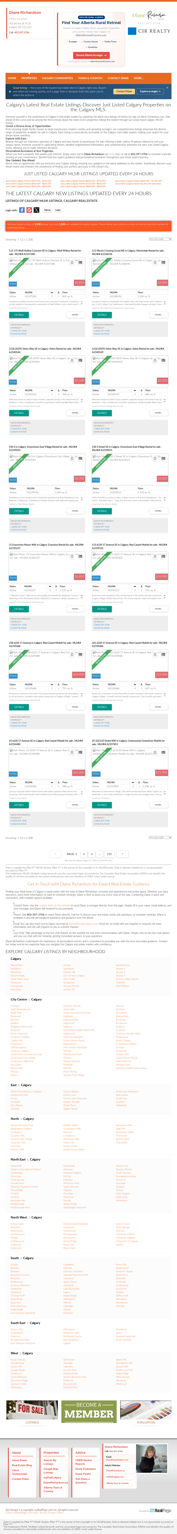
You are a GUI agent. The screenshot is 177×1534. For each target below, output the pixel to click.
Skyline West (122, 1139)
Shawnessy (122, 1275)
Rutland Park (70, 1387)
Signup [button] (47, 210)
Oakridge (68, 1306)
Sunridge (120, 1183)
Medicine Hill (70, 1373)
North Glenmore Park (74, 1377)
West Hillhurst (123, 1061)
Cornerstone (17, 1183)
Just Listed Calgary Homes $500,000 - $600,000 (28, 186)
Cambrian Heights (20, 1037)
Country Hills (18, 1136)
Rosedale (120, 1020)
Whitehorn (121, 1200)
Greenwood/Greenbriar (75, 1224)
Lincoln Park (69, 1370)
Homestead (17, 986)
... (100, 854)
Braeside (15, 1278)
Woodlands (122, 1302)
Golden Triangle (71, 1102)
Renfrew (120, 1009)
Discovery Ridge (19, 1380)
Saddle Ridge (70, 1204)
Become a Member (89, 1419)
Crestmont (16, 1373)
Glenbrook (68, 1360)
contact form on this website (54, 905)
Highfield (68, 1016)
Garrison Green (19, 1384)
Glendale (68, 1363)
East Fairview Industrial (23, 1313)
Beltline (14, 1023)
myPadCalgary (52, 1477)
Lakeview (68, 1366)
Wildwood (121, 1384)
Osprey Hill (69, 972)
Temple (119, 1190)
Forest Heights (71, 1091)
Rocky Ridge (70, 1241)
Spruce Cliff (122, 1366)
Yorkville (120, 1306)
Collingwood (17, 1241)
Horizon (15, 1197)
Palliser (67, 1309)
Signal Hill (121, 1360)
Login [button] (57, 210)
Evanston (16, 1146)
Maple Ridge (70, 1296)
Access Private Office (51, 1513)
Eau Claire (16, 1065)
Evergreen (68, 1264)
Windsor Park (123, 1065)
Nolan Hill (68, 1142)
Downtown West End (22, 1061)
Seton (119, 1333)
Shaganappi (122, 1037)
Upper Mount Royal (126, 1058)
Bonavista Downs (20, 1275)
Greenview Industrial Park (77, 1013)
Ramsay (120, 1006)
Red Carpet (122, 1095)
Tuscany (120, 1231)
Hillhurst (67, 1027)
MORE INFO (146, 1415)
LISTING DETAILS (19, 315)
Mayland (68, 1169)
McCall (67, 1176)
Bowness (15, 1227)
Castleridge (16, 1173)
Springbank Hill (124, 1363)
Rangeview (69, 982)
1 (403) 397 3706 (19, 331)
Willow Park (122, 1296)
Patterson (68, 1380)
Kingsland (68, 1285)
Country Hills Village (21, 1139)
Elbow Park (17, 1068)
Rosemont (121, 1023)
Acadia (14, 1264)
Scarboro (120, 1030)
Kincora (67, 1132)
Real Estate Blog (22, 1465)
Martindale (69, 1166)
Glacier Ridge (18, 976)
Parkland (68, 1313)
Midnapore (69, 1299)
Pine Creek (69, 979)
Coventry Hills (18, 1142)
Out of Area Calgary (74, 976)
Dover (14, 1098)
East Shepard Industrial (23, 1343)
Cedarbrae (16, 1289)
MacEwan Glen (71, 1139)
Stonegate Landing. (126, 1176)
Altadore (15, 1006)
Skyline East (122, 1166)
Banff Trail (16, 1013)
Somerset (121, 1282)
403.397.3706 (21, 32)
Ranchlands (69, 1238)
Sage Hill (120, 1129)
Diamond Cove (18, 1306)
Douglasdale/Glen (20, 1340)
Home (12, 78)
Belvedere (16, 972)
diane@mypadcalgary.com (117, 1460)
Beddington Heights (21, 1129)
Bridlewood (17, 1282)
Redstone (68, 1197)
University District (125, 1234)
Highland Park (70, 1020)
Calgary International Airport (26, 1169)
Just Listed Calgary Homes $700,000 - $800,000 (83, 184)
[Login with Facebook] (22, 212)
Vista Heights (123, 1193)
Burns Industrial (19, 1033)
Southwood (122, 1285)
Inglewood (68, 1033)
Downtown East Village (23, 1058)
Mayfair (67, 1051)
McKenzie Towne (72, 1336)
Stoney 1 (120, 969)
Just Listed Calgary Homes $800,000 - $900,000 (83, 186)
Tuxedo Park (122, 1054)
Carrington (16, 1132)
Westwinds (122, 1197)
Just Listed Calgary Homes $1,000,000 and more (138, 184)
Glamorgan (16, 1387)
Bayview (15, 1268)
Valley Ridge (122, 1373)
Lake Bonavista (71, 1289)
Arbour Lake (17, 1224)
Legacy (67, 1292)
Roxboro (120, 1027)
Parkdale (67, 1065)
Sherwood (121, 1136)
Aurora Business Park (22, 1125)
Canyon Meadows (20, 1285)
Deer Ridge (16, 1299)
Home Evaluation (85, 1468)
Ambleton (16, 969)
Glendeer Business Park (75, 1275)
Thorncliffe (121, 1142)
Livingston (68, 1136)
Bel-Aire (15, 1020)
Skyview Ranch (124, 1169)
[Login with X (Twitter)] (36, 212)
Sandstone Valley (125, 1132)
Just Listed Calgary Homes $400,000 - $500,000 (28, 184)
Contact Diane (118, 78)
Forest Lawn (69, 1095)
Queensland (122, 1268)
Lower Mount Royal (73, 1040)
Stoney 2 (120, 972)
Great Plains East (20, 979)
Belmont (15, 1271)
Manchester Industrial (75, 1047)
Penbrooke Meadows (127, 1091)
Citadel (14, 1238)
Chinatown (16, 1044)
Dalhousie (16, 1245)
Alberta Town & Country (117, 1483)
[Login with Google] (29, 212)
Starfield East (123, 965)
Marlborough (18, 1204)
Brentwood (17, 1231)
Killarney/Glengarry (73, 1037)
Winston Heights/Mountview (131, 1068)
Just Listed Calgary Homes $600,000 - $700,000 (83, 181)
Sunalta (120, 1047)
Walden (120, 1292)
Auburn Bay (17, 1329)
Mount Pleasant (71, 1061)
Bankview (16, 1016)
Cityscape (16, 1176)
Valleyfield (121, 1105)
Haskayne (16, 982)
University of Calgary (127, 1241)
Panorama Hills (124, 1125)
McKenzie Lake (71, 1333)
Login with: (11, 210)
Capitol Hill (16, 1040)
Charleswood (18, 1234)
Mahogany (69, 1329)
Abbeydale (16, 1166)
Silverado (120, 1278)
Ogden (67, 1343)
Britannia (15, 1030)
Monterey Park (71, 1183)
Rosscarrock (69, 1384)
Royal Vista (69, 1248)
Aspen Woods (18, 1360)
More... (139, 78)
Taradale (120, 1187)
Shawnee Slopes (124, 1271)
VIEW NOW (32, 1415)
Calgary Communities (57, 78)
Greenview (69, 1009)
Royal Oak (68, 1245)
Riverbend (121, 1329)
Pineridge (68, 1193)
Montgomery (70, 1234)
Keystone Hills (18, 1200)
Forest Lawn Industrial (75, 1098)
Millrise (67, 1302)
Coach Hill (16, 1366)
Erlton (14, 1075)
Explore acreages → (150, 91)
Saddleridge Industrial (74, 1207)
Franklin (15, 1193)
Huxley (67, 965)
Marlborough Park (20, 1207)
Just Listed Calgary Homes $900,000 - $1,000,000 (138, 181)
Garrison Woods (72, 1006)
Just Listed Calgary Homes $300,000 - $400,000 (28, 181)
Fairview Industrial (73, 1271)
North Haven (70, 1146)
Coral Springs (18, 1180)
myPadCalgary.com (115, 1477)
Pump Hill (121, 1264)
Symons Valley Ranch (127, 979)
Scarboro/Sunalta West (128, 1033)
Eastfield (15, 1102)
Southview (121, 1098)
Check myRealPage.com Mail (22, 1513)
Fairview (67, 1268)
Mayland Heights (72, 1173)
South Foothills (124, 1340)
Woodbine (121, 1299)
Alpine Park (17, 965)
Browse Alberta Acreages (89, 55)
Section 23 (69, 989)
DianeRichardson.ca (56, 1482)
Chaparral (16, 1292)
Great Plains (69, 1105)
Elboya (14, 1072)
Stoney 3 (120, 1180)
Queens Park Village (73, 1075)
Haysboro (68, 1278)
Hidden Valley (70, 1125)
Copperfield (17, 1333)
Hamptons (68, 1227)
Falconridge (17, 1190)
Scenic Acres (122, 1224)
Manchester (69, 1044)
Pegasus (67, 1190)
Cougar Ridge (18, 1370)
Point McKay (70, 1072)
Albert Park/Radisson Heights (26, 1091)
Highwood (68, 1023)
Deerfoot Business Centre (24, 1187)
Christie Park (17, 1363)
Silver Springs (123, 1227)
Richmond (121, 1013)
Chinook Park (18, 1296)
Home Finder (83, 1473)
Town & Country (90, 78)
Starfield (120, 1102)
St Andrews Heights (126, 1044)
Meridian (68, 1180)
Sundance (121, 1289)
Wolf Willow (122, 986)
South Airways (123, 1173)
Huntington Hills (72, 1129)
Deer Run (16, 1302)
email (111, 154)
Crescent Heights (20, 1051)
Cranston (15, 1336)
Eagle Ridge (17, 1309)
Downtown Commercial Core (26, 1054)
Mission (67, 1058)
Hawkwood (69, 1231)
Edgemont (16, 1248)
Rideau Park (122, 1016)
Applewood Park (19, 1095)
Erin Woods (17, 1105)
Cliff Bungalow (18, 1047)
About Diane (19, 1460)
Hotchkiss (16, 989)
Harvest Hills (17, 1149)
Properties (29, 78)
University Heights (125, 1238)
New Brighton (70, 1340)
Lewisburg (68, 969)
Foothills (15, 1109)
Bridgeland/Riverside (21, 1027)
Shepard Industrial (125, 1336)
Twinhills (120, 982)
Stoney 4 (120, 976)
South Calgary (123, 1040)
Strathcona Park (124, 1370)
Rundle (67, 1200)
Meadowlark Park (72, 1054)
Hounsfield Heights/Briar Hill (78, 1030)
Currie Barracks (19, 1377)
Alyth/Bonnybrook (20, 1009)
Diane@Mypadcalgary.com (83, 924)
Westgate (121, 1380)
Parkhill (67, 1068)
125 (109, 854)
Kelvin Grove (70, 1282)
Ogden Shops (70, 1109)
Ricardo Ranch (71, 986)
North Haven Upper (74, 1149)
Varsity (119, 1245)
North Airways (71, 1187)
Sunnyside (121, 1051)
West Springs (123, 1377)
